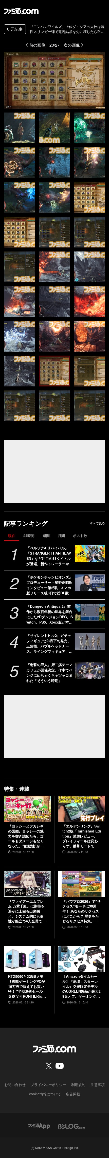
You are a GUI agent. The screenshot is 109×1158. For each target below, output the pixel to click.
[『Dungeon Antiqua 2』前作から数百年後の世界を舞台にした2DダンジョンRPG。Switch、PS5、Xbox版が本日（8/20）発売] (90, 612)
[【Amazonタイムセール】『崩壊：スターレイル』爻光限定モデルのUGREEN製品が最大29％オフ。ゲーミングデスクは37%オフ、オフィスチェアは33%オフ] (81, 959)
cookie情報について (45, 1093)
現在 (11, 535)
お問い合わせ (15, 1084)
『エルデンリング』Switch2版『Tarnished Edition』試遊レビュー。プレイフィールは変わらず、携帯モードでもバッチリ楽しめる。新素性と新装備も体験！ (81, 836)
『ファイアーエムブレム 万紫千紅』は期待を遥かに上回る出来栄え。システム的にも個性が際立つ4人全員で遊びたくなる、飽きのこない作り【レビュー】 (27, 911)
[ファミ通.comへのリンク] (21, 11)
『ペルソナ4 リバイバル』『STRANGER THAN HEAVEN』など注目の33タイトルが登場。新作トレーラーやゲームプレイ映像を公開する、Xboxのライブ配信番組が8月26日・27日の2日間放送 (49, 555)
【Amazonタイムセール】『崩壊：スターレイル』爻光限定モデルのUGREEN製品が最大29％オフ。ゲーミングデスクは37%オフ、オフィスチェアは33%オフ (81, 986)
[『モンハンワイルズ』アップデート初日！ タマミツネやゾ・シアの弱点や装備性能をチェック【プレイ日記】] (19, 128)
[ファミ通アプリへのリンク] (39, 1126)
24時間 (28, 535)
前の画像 (37, 45)
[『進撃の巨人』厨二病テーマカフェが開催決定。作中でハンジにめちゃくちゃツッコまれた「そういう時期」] (90, 670)
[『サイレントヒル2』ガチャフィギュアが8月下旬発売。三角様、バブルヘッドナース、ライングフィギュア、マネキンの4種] (90, 641)
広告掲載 (73, 1093)
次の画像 (72, 45)
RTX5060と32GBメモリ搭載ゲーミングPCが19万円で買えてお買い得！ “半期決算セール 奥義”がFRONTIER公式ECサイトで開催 (27, 986)
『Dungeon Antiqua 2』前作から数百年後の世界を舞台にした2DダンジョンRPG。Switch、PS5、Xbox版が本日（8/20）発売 (49, 614)
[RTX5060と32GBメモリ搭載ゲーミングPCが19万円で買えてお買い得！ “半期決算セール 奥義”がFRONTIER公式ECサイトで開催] (27, 959)
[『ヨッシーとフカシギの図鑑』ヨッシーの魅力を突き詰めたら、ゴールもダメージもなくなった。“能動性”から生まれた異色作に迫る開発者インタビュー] (27, 809)
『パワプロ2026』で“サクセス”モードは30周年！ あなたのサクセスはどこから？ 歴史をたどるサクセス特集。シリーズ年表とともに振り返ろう (81, 911)
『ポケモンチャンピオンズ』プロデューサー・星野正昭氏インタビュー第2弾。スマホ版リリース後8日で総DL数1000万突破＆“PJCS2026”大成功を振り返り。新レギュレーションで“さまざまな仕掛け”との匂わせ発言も (49, 585)
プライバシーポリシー (48, 1084)
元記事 (16, 29)
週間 (46, 535)
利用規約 (78, 1084)
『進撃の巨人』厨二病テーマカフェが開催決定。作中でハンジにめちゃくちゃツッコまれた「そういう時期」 (49, 672)
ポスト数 (80, 535)
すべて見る (97, 523)
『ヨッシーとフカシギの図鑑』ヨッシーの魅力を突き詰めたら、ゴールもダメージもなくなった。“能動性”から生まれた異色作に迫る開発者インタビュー (26, 836)
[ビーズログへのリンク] (71, 1126)
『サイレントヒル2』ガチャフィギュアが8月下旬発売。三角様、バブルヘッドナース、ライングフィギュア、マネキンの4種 (49, 643)
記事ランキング (26, 523)
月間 (61, 535)
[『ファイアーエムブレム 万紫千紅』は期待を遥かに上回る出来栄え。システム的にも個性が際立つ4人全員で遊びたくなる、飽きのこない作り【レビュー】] (27, 884)
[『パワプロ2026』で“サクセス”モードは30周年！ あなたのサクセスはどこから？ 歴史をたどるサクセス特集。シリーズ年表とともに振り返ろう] (81, 884)
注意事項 (97, 1084)
